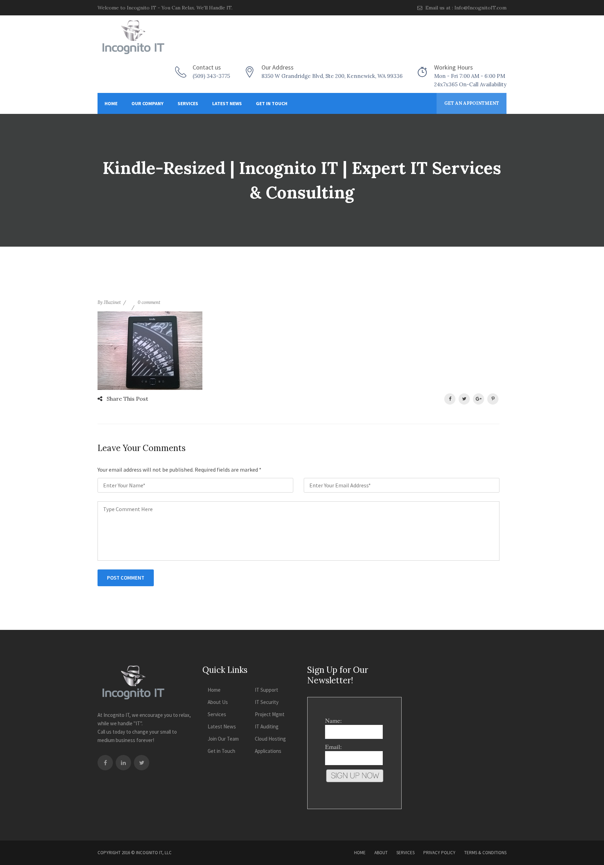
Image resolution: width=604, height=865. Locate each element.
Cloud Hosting (270, 738)
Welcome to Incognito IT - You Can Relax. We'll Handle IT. (165, 8)
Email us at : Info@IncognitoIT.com (465, 8)
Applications (268, 751)
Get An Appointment (471, 103)
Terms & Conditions (485, 853)
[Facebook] (105, 762)
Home (111, 103)
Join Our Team (223, 738)
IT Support (266, 689)
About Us (218, 702)
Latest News (227, 103)
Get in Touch (271, 103)
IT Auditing (267, 726)
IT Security (267, 702)
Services (188, 103)
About (381, 853)
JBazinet (112, 302)
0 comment (149, 302)
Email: (333, 746)
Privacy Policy (439, 853)
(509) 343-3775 (211, 76)
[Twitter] (141, 762)
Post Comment (125, 577)
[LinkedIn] (123, 762)
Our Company (147, 103)
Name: (333, 720)
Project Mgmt (270, 714)
